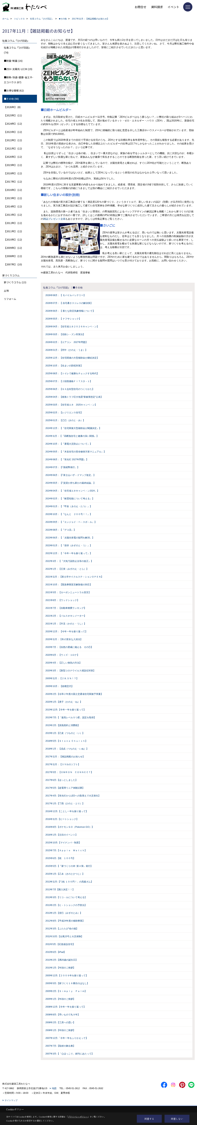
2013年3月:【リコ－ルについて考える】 (66, 897)
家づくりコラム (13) (15, 282)
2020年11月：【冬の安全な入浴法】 (63, 639)
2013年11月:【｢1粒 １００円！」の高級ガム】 (69, 881)
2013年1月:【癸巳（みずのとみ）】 (63, 913)
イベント (173, 7)
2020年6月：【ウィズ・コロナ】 (62, 655)
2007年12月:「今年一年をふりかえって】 (66, 1038)
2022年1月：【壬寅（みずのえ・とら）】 (66, 569)
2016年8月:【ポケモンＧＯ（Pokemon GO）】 (69, 827)
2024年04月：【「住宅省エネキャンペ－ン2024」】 (72, 490)
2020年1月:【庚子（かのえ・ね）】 (63, 701)
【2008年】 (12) (13, 256)
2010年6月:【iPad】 (55, 952)
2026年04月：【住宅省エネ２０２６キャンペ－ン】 (72, 326)
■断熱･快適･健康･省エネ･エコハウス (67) (18, 79)
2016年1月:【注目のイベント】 (61, 834)
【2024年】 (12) (13, 123)
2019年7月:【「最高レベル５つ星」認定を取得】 (70, 717)
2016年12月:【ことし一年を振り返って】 (66, 811)
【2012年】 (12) (13, 223)
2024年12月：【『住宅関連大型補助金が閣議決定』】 (73, 428)
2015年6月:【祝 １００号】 (60, 858)
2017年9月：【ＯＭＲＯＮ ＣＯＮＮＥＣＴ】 (69, 772)
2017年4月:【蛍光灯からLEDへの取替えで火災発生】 (73, 795)
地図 (54, 1088)
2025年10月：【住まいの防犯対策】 (64, 365)
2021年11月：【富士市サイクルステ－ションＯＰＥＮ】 (74, 576)
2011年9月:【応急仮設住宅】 (60, 944)
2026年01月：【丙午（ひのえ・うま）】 (66, 350)
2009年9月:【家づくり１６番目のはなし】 (67, 983)
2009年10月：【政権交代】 (59, 686)
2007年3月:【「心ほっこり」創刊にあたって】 (69, 1053)
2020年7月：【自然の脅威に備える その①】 (69, 647)
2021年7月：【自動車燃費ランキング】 (65, 608)
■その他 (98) (11, 99)
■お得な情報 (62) (14, 90)
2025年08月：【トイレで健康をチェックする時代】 (72, 373)
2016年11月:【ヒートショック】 (61, 819)
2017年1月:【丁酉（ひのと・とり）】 (64, 803)
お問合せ (140, 7)
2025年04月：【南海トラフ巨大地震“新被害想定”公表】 (74, 397)
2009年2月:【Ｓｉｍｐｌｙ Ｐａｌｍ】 (66, 991)
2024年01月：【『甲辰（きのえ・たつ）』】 (68, 506)
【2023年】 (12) (13, 132)
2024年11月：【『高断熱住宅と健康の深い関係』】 (72, 436)
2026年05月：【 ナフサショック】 (63, 318)
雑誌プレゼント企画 (54, 219)
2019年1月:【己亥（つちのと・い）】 (64, 733)
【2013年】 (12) (13, 214)
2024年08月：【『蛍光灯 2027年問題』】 (66, 459)
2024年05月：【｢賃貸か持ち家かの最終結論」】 (70, 483)
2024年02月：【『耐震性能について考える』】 (69, 498)
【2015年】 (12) (13, 198)
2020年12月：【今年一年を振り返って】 (66, 631)
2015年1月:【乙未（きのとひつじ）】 (64, 873)
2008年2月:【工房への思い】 (60, 1022)
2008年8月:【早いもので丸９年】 (62, 1014)
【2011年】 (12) (13, 231)
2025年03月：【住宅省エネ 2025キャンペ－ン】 (71, 404)
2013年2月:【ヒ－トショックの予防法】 (66, 905)
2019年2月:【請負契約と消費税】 (62, 725)
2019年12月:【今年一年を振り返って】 (65, 709)
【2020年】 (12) (13, 157)
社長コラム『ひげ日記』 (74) (17, 50)
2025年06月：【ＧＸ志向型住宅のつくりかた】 (69, 389)
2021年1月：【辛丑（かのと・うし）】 (65, 623)
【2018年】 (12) (13, 173)
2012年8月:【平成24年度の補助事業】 (65, 920)
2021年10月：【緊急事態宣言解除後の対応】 (68, 584)
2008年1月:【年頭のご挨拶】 (60, 1030)
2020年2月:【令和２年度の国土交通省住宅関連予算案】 (74, 694)
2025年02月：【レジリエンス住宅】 (64, 412)
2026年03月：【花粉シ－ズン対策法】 (65, 334)
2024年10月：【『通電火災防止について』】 (68, 443)
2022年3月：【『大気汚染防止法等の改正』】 (69, 561)
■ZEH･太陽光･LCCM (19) (18, 69)
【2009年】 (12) (13, 248)
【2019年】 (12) (13, 165)
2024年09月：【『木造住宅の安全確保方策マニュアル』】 (75, 451)
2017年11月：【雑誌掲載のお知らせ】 (65, 756)
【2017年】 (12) (13, 181)
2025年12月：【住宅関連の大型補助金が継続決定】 (72, 357)
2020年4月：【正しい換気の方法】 (63, 662)
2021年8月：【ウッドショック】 (62, 600)
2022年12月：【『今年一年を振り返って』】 (68, 553)
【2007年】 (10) (13, 264)
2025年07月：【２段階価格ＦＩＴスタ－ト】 (68, 381)
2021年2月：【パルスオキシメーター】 (65, 615)
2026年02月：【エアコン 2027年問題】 (66, 342)
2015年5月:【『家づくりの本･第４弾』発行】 (69, 866)
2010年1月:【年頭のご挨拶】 (60, 967)
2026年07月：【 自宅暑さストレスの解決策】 (69, 303)
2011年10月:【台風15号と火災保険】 (64, 936)
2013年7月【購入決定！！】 (60, 889)
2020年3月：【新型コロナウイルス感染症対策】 (70, 670)
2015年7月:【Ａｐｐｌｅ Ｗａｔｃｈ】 (66, 850)
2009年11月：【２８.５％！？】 (61, 678)
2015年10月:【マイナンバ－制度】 (63, 842)
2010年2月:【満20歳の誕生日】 (61, 960)
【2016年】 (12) (13, 190)
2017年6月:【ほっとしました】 (61, 780)
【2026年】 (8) (12, 107)
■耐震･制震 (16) (13, 61)
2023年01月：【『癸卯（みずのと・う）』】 (68, 545)
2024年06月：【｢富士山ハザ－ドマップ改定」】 (70, 475)
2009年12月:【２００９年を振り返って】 (66, 975)
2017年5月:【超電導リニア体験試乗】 (64, 787)
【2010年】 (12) (13, 239)
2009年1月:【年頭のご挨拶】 (60, 999)
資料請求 (157, 7)
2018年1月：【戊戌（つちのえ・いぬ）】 (66, 748)
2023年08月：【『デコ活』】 (60, 529)
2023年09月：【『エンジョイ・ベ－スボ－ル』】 (71, 522)
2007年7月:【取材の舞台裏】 (60, 1046)
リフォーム (10, 299)
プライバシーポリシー (78, 1116)
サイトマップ (11, 1100)
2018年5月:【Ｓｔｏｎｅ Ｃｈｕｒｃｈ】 (66, 741)
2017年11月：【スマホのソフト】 (62, 764)
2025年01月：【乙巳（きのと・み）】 (65, 420)
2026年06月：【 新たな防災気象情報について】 (70, 311)
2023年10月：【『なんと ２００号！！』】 (68, 514)
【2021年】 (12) (13, 148)
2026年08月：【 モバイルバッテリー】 (65, 295)
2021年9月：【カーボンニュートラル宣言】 (68, 592)
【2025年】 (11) (13, 115)
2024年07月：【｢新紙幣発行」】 (62, 467)
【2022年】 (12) (13, 140)
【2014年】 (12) (13, 206)
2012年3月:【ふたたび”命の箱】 (61, 928)
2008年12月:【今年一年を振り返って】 (65, 1006)
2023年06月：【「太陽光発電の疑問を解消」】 (69, 537)
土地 (6, 290)
